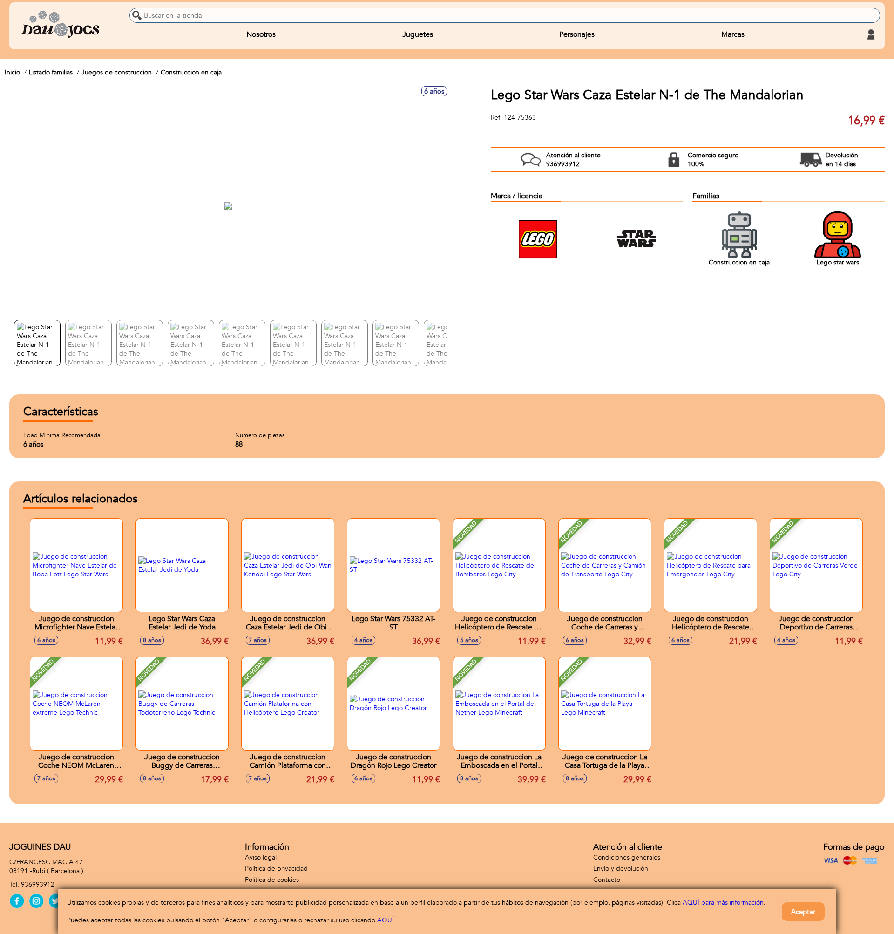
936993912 (37, 884)
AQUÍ (385, 920)
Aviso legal (261, 857)
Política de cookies (272, 879)
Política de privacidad (276, 868)
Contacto (606, 879)
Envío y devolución (620, 868)
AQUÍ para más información (723, 902)
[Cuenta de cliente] (870, 34)
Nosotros (261, 34)
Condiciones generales (626, 857)
